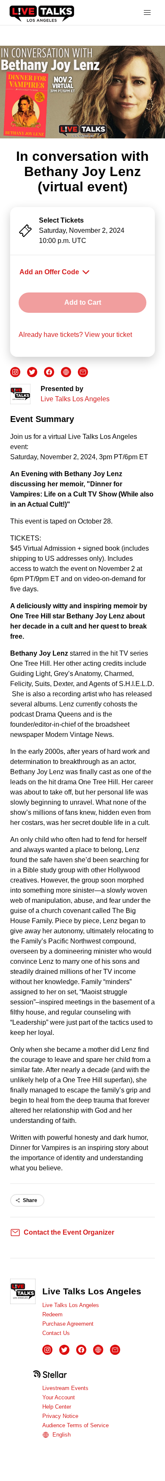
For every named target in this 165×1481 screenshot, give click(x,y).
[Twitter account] (32, 372)
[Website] (66, 372)
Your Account (58, 1397)
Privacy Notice (60, 1416)
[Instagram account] (15, 372)
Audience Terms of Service (75, 1425)
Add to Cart (82, 302)
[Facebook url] (49, 372)
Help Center (56, 1407)
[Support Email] (83, 372)
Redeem (52, 1314)
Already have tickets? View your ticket (75, 334)
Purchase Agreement (68, 1324)
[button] (147, 13)
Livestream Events (65, 1388)
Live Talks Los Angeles (75, 399)
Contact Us (56, 1333)
